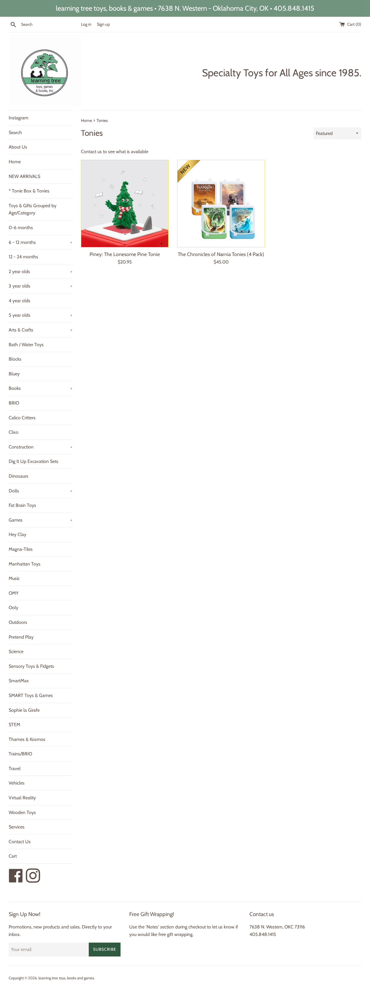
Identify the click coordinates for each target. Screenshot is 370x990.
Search (15, 132)
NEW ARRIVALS (24, 176)
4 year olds (19, 300)
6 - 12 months (40, 242)
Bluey (14, 374)
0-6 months (21, 227)
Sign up (103, 24)
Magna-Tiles (21, 549)
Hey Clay (17, 534)
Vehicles (17, 783)
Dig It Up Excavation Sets (33, 461)
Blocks (15, 359)
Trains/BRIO (20, 754)
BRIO (14, 403)
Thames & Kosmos (27, 739)
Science (16, 651)
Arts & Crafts (40, 330)
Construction (40, 447)
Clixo (13, 432)
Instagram (18, 117)
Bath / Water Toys (26, 344)
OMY (13, 593)
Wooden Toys (22, 812)
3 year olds (40, 286)
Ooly (13, 607)
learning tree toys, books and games (66, 978)
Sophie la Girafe (24, 710)
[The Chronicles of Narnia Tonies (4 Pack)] (221, 203)
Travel (15, 768)
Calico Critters (22, 417)
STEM (14, 724)
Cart (13, 856)
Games (40, 520)
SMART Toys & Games (31, 695)
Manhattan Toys (24, 564)
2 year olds (40, 271)
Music (14, 578)
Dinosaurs (18, 476)
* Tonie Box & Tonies (29, 191)
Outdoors (18, 622)
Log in (86, 24)
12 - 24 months (23, 256)
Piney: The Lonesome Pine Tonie (125, 254)
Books (40, 388)
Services (17, 827)
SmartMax (19, 680)
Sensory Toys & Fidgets (31, 666)
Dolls (40, 491)
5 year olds (40, 315)
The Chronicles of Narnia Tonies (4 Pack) (221, 254)
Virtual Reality (22, 797)
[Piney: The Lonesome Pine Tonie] (125, 203)
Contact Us (20, 841)
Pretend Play (21, 637)
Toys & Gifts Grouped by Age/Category (32, 209)
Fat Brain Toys (22, 505)
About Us (18, 147)
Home (15, 161)
